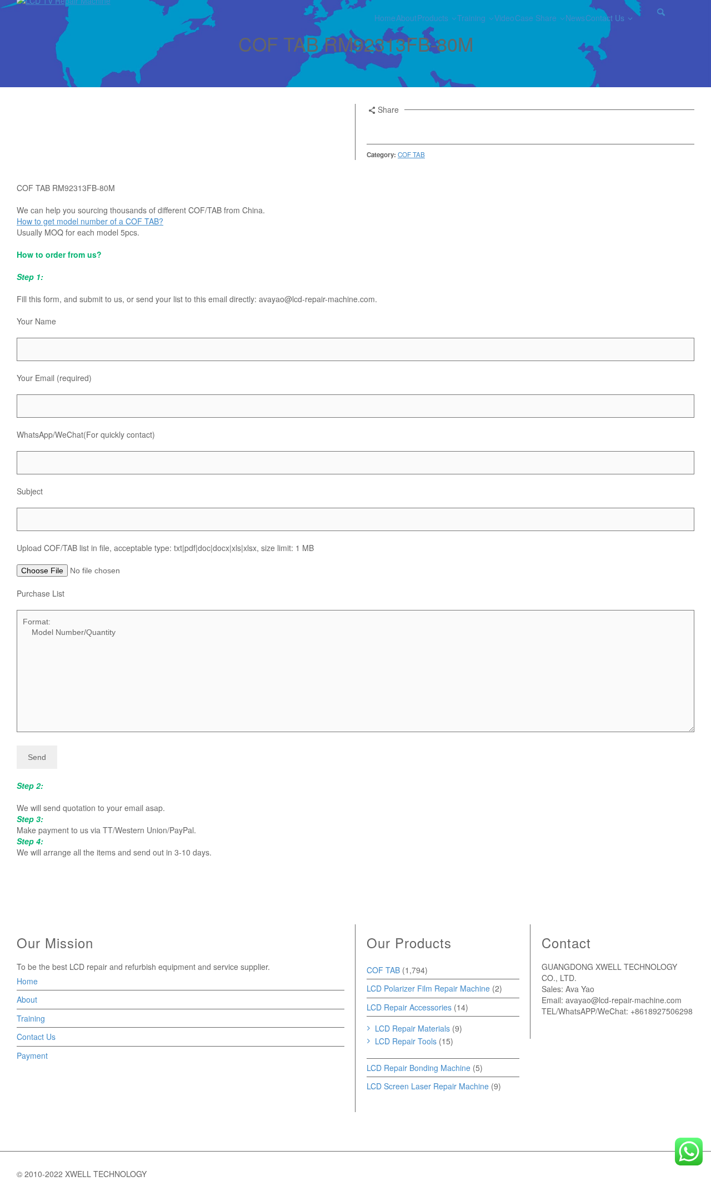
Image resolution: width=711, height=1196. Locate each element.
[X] (388, 127)
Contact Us (36, 1036)
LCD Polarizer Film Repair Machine (428, 988)
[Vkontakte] (448, 127)
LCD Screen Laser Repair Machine (428, 1086)
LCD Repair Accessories (409, 1007)
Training (31, 1018)
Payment (32, 1055)
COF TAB (411, 154)
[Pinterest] (418, 127)
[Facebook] (403, 127)
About (27, 999)
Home (27, 981)
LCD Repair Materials (412, 1028)
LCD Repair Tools (406, 1041)
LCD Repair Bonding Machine (418, 1067)
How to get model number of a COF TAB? (90, 221)
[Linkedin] (433, 127)
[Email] (373, 127)
